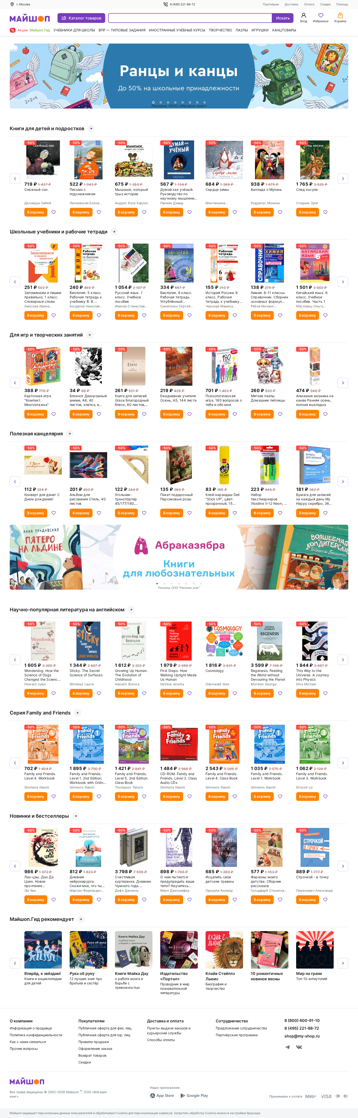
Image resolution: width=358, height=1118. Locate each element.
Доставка (291, 4)
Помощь (342, 4)
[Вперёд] (343, 76)
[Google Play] (194, 1096)
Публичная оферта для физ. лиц (105, 1028)
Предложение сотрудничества (241, 1028)
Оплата (309, 4)
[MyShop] (27, 1084)
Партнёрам (271, 4)
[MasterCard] (337, 1096)
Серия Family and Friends (40, 713)
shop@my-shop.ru (302, 1036)
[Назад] (15, 76)
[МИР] (311, 1096)
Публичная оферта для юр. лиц (104, 1035)
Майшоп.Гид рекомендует (42, 919)
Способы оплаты (161, 1040)
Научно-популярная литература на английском (67, 610)
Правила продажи (93, 1042)
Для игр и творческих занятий (46, 335)
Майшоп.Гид (40, 30)
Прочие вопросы (24, 1048)
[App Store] (162, 1096)
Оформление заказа (95, 1048)
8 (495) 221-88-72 (182, 4)
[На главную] (30, 18)
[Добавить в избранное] (53, 212)
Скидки (325, 4)
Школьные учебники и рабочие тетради (58, 232)
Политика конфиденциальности (36, 1035)
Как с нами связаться (28, 1042)
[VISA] (326, 1096)
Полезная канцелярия (36, 434)
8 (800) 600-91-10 (302, 1020)
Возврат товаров (92, 1055)
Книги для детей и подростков (47, 128)
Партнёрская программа (237, 1035)
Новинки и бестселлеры (39, 816)
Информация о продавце (31, 1028)
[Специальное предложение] (179, 76)
